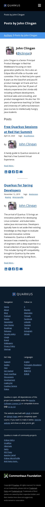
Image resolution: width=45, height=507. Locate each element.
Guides (7, 365)
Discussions (9, 377)
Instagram (28, 331)
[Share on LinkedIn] (6, 171)
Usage (6, 337)
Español (27, 368)
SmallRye (7, 443)
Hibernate (8, 446)
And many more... (11, 461)
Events (6, 319)
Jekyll (28, 413)
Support (7, 362)
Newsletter (8, 322)
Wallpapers (8, 343)
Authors (8, 35)
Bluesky (27, 310)
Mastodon (28, 313)
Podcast (7, 316)
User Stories (9, 325)
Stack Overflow (10, 374)
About (6, 310)
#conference (29, 136)
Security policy (10, 334)
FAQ (6, 368)
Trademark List (17, 491)
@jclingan (23, 53)
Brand (6, 340)
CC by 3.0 (12, 407)
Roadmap (8, 328)
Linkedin (27, 322)
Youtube (27, 325)
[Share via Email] (20, 171)
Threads (27, 316)
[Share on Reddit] (17, 171)
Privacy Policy (9, 346)
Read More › (9, 166)
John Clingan (28, 144)
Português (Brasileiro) (33, 365)
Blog (6, 313)
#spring (8, 197)
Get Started (8, 371)
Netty (6, 449)
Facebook (28, 319)
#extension (33, 194)
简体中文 (27, 371)
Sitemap (7, 349)
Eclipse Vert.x (9, 440)
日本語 (26, 374)
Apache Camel (10, 455)
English (27, 362)
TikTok (27, 328)
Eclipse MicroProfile (12, 458)
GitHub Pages (12, 416)
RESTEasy (8, 452)
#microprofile (17, 197)
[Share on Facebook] (13, 171)
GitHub (27, 334)
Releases (7, 331)
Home (6, 307)
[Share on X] (10, 171)
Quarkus (16, 485)
